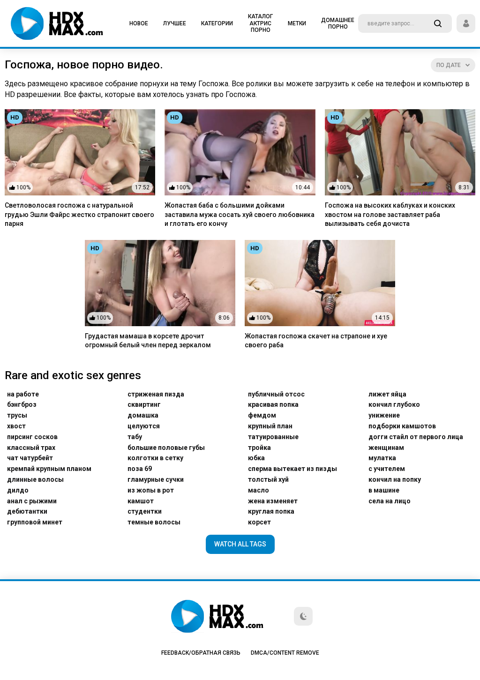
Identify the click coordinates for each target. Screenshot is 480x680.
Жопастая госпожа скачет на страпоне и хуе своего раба (316, 340)
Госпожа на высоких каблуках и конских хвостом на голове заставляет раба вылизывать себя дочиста (390, 214)
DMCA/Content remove (285, 653)
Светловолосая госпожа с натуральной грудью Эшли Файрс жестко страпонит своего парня (79, 214)
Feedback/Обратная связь (200, 653)
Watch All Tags (240, 544)
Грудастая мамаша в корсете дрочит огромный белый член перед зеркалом (148, 340)
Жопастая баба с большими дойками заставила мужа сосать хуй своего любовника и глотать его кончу (240, 214)
